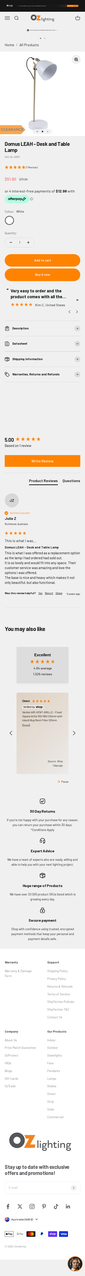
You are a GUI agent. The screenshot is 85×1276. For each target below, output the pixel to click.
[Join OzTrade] (42, 6)
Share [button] (58, 593)
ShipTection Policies (60, 1002)
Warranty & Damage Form (18, 973)
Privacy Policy (56, 979)
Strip (50, 1101)
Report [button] (49, 593)
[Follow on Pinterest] (44, 1206)
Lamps (51, 1078)
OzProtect (11, 1055)
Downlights (54, 1055)
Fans (50, 1063)
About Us (11, 1040)
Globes (51, 1086)
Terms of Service (58, 994)
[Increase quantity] (28, 242)
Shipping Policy (57, 971)
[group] (42, 439)
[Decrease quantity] (11, 242)
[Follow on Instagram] (32, 1206)
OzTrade (10, 1086)
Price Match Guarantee (20, 1047)
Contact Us (54, 1017)
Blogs (8, 1071)
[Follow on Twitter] (20, 1206)
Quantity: (11, 233)
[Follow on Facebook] (8, 1206)
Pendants (53, 1071)
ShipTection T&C (58, 1009)
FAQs (8, 1063)
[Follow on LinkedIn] (68, 1206)
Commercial (55, 1117)
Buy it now (42, 274)
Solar (50, 1109)
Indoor (51, 1040)
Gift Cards (11, 1078)
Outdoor (52, 1047)
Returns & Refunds (59, 986)
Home (9, 44)
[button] (42, 167)
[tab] (43, 481)
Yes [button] (40, 593)
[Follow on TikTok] (56, 1206)
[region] (42, 733)
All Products (29, 44)
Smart (51, 1094)
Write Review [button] (42, 461)
